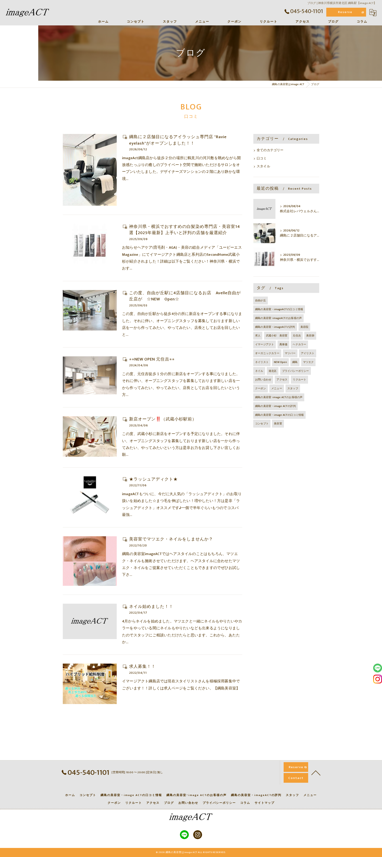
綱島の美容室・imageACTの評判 (275, 327)
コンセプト (262, 423)
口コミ (262, 158)
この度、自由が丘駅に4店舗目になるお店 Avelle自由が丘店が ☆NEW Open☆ (185, 296)
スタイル (263, 166)
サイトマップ (265, 802)
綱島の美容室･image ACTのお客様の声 (278, 397)
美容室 (278, 423)
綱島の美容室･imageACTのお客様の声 (278, 318)
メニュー (276, 388)
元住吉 (297, 335)
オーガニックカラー (267, 353)
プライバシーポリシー (295, 371)
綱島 (295, 362)
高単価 (283, 344)
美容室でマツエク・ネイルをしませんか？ (171, 539)
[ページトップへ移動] (315, 772)
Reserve (345, 12)
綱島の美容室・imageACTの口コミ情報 (279, 309)
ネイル (259, 371)
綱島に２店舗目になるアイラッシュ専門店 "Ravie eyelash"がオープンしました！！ (178, 140)
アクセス (282, 379)
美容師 (310, 335)
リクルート (299, 379)
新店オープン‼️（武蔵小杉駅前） (163, 419)
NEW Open (280, 362)
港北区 (273, 371)
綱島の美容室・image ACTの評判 (275, 406)
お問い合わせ (263, 379)
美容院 (304, 327)
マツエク (308, 362)
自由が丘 (260, 300)
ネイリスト (262, 362)
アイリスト (307, 353)
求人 (257, 335)
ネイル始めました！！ (151, 606)
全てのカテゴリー (270, 150)
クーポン (260, 388)
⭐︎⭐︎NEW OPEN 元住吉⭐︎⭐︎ (152, 359)
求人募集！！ (142, 666)
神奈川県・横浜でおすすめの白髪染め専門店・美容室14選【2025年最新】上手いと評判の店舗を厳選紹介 (184, 230)
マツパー (290, 353)
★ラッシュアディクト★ (153, 479)
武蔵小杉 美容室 (277, 335)
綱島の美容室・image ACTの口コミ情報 (279, 415)
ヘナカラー (299, 344)
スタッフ (292, 388)
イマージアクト (264, 344)
